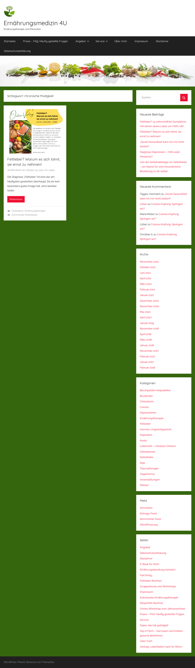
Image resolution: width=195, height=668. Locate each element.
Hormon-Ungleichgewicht (156, 429)
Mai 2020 (145, 311)
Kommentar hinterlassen (25, 214)
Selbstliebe (146, 457)
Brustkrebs (146, 395)
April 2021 (145, 278)
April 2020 (146, 317)
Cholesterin (18, 210)
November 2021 (149, 261)
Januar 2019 (147, 323)
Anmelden (146, 507)
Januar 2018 (147, 345)
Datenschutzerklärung (17, 50)
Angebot (81, 41)
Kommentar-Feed (150, 518)
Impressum (141, 41)
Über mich (120, 41)
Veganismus (147, 473)
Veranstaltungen (150, 479)
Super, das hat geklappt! (154, 625)
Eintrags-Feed (148, 513)
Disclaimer (162, 41)
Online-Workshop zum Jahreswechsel (162, 608)
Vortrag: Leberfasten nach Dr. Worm (161, 646)
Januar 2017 (147, 361)
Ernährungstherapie (35, 210)
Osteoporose (147, 451)
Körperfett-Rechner (151, 603)
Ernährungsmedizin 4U (35, 23)
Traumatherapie (149, 468)
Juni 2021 (145, 272)
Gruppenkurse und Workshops (158, 586)
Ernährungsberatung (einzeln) (157, 569)
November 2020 (149, 306)
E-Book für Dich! (149, 564)
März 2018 (146, 339)
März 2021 (146, 283)
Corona (144, 407)
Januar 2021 (147, 295)
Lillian (52, 170)
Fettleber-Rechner (151, 580)
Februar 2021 (147, 289)
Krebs (143, 440)
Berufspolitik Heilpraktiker (155, 390)
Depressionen (148, 412)
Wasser (144, 485)
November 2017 (149, 350)
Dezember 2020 (149, 300)
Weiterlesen (16, 199)
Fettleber (145, 423)
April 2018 (145, 334)
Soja (142, 462)
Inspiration (146, 434)
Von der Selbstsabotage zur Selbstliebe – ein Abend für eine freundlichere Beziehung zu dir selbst (163, 167)
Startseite (9, 41)
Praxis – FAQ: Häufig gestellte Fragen (45, 41)
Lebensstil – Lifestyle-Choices (158, 446)
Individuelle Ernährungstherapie (159, 597)
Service (100, 41)
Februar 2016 (147, 367)
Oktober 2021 (148, 267)
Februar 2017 (147, 356)
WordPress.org (149, 524)
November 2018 (149, 328)
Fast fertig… (146, 575)
